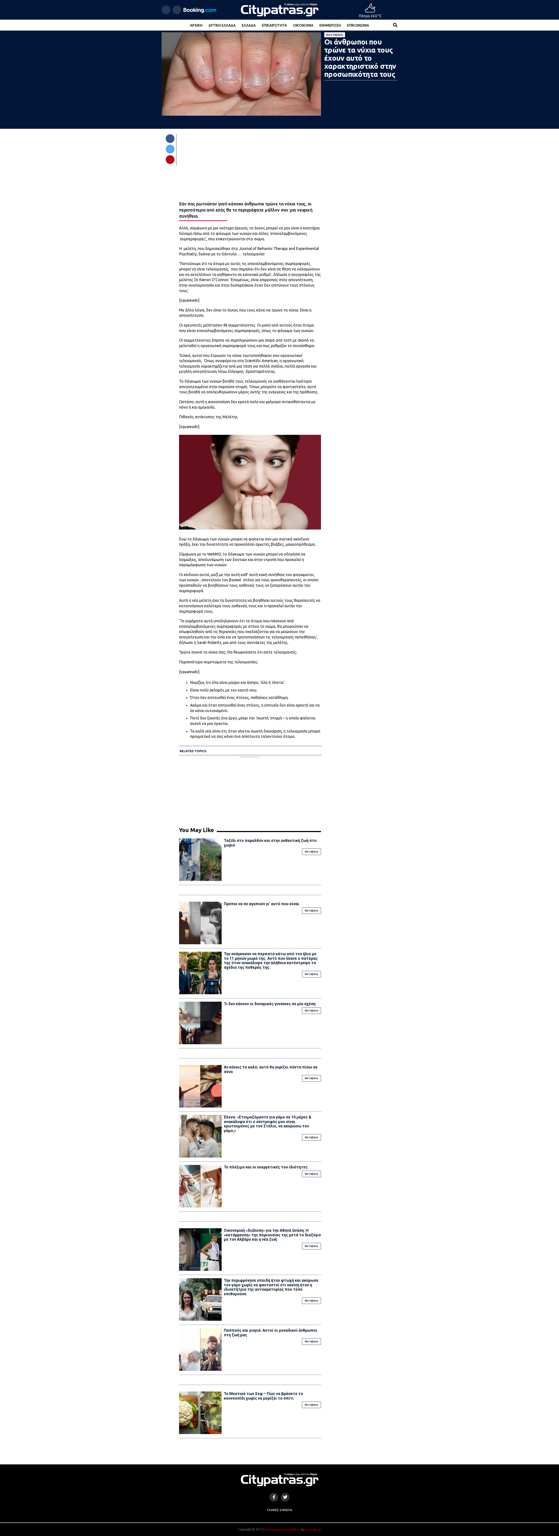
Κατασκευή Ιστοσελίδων (282, 1529)
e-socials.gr (313, 1529)
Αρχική (196, 25)
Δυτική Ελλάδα (222, 25)
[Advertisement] (250, 789)
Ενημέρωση (330, 25)
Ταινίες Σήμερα (279, 1510)
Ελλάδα (249, 25)
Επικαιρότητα (274, 25)
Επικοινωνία (358, 25)
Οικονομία (303, 25)
